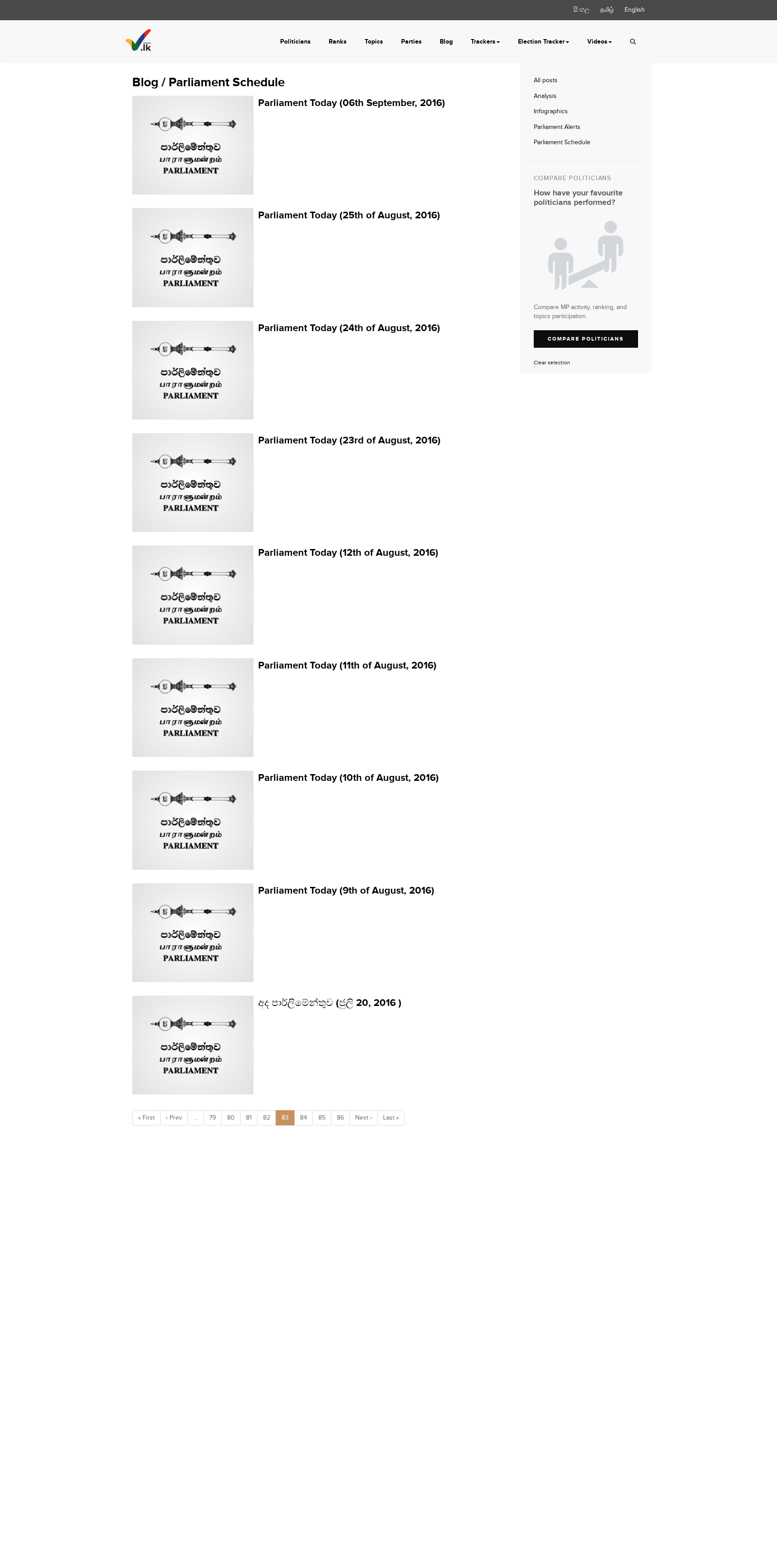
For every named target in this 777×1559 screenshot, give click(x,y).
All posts (546, 80)
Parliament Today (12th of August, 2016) (348, 553)
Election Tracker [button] (541, 41)
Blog (446, 41)
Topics (374, 41)
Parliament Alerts (557, 127)
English (635, 9)
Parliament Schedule (562, 142)
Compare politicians (586, 339)
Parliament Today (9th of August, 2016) (346, 891)
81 (249, 1117)
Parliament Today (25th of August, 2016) (349, 215)
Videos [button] (597, 41)
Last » (391, 1117)
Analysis (545, 96)
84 (303, 1117)
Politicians (295, 41)
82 (266, 1117)
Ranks (338, 41)
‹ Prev (174, 1117)
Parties (411, 41)
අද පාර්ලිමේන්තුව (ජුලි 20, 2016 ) (330, 1003)
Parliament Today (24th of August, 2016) (349, 328)
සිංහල (581, 9)
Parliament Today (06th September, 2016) (351, 103)
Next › (363, 1117)
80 (231, 1117)
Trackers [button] (483, 41)
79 (212, 1117)
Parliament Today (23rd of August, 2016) (349, 440)
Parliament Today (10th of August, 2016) (348, 778)
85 (322, 1117)
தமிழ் (607, 9)
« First (146, 1117)
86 (340, 1117)
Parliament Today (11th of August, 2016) (347, 666)
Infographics (551, 111)
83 (285, 1117)
